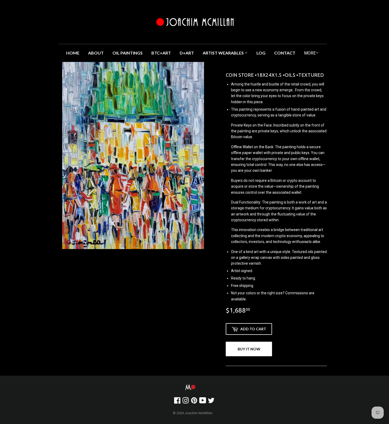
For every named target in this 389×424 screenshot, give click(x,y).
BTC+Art (161, 52)
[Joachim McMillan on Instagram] (185, 402)
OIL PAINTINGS (127, 52)
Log (260, 52)
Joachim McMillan (198, 413)
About (96, 52)
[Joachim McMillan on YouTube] (202, 402)
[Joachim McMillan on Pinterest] (194, 402)
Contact (284, 52)
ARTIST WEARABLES (224, 52)
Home (72, 52)
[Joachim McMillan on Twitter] (211, 402)
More (310, 53)
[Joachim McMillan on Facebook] (177, 402)
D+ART (187, 52)
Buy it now (249, 349)
